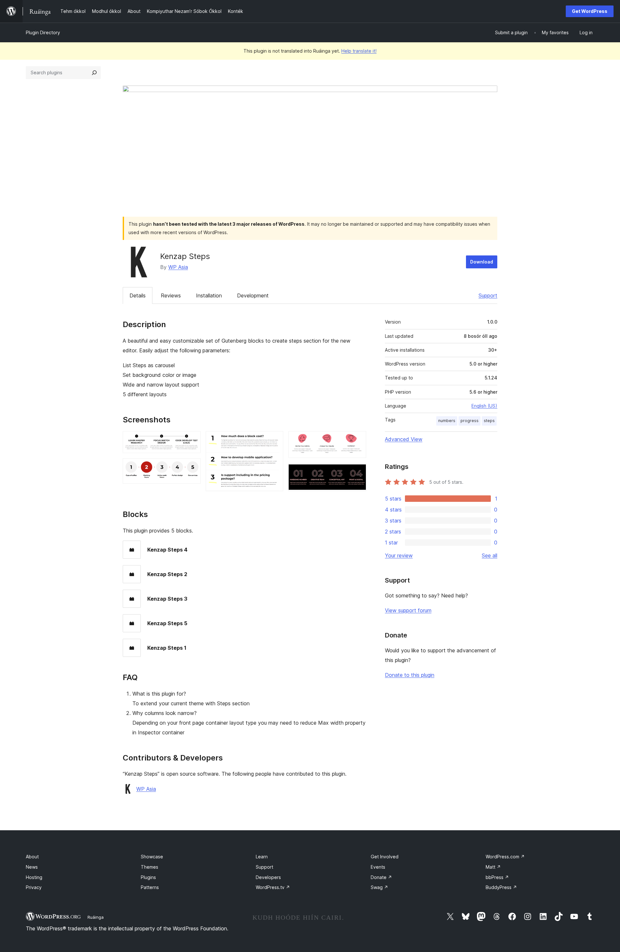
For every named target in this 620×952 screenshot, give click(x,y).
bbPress (497, 877)
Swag (379, 887)
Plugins (148, 877)
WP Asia (178, 267)
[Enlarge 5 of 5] (357, 472)
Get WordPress (589, 11)
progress (469, 420)
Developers (268, 877)
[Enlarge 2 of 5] (192, 467)
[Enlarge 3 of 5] (274, 440)
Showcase (152, 856)
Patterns (150, 887)
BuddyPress (501, 887)
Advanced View (403, 439)
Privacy (34, 887)
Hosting (34, 877)
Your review (399, 555)
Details (137, 295)
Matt (493, 867)
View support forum (408, 610)
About (32, 856)
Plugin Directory (43, 32)
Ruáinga (96, 917)
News (32, 867)
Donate (381, 877)
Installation (209, 295)
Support (488, 295)
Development (253, 295)
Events (378, 867)
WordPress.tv (273, 887)
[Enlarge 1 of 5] (192, 440)
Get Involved (384, 856)
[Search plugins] (94, 72)
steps (489, 420)
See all (489, 555)
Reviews (171, 295)
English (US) (484, 406)
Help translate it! (359, 51)
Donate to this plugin (409, 675)
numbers (446, 420)
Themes (149, 867)
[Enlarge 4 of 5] (357, 440)
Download (481, 261)
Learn (262, 856)
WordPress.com (505, 856)
